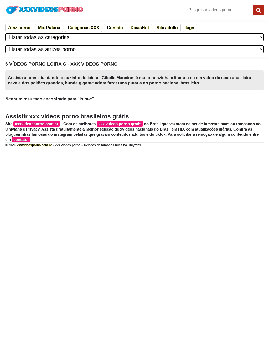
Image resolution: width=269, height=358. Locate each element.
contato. (20, 139)
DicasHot (140, 27)
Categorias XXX (83, 27)
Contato (115, 27)
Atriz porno (19, 27)
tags (189, 27)
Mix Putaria (49, 27)
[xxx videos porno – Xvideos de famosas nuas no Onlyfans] (44, 9)
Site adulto (167, 27)
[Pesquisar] (258, 10)
